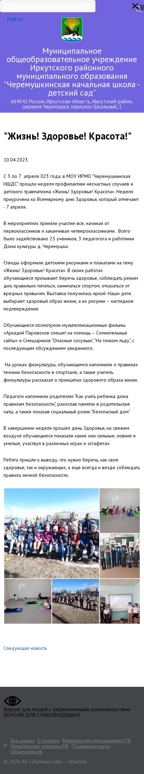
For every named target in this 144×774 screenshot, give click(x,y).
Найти (14, 19)
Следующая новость (25, 648)
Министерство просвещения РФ (97, 740)
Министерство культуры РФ (39, 746)
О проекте (48, 740)
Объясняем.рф (26, 752)
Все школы (22, 740)
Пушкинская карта (91, 746)
